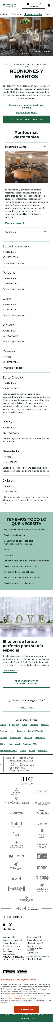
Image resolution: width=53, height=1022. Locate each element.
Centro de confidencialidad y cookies (35, 948)
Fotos (48, 14)
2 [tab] (24, 53)
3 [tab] (26, 53)
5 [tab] (30, 53)
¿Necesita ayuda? (35, 943)
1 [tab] (22, 53)
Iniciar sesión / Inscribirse (35, 5)
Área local (16, 14)
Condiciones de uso (11, 946)
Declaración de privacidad (17, 998)
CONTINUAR (26, 1009)
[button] (49, 5)
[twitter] (10, 924)
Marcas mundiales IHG (12, 940)
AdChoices (32, 953)
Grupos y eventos (33, 14)
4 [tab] (29, 54)
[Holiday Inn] (9, 5)
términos (11, 993)
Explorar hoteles (10, 943)
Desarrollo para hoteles (37, 940)
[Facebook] (5, 924)
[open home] (1, 764)
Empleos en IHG (34, 937)
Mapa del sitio (9, 954)
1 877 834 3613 (34, 959)
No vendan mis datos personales (12, 950)
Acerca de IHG (9, 937)
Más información (13, 223)
